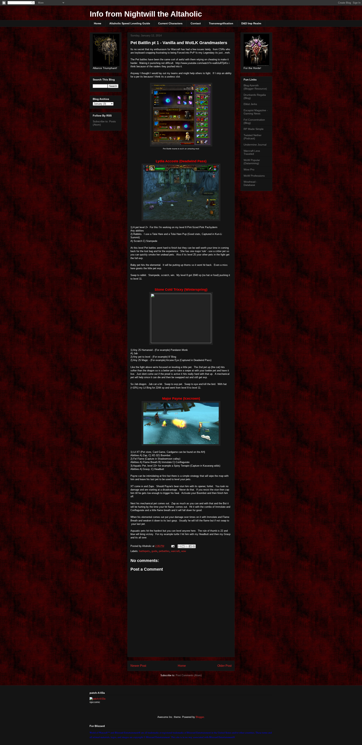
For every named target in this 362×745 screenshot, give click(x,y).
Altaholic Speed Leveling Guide (129, 23)
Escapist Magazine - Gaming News (256, 112)
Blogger (200, 717)
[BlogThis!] (183, 546)
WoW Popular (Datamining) (252, 162)
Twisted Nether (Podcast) (253, 137)
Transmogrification (221, 23)
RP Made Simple (254, 128)
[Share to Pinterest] (194, 546)
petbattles (164, 551)
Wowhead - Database (250, 183)
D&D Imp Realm (251, 23)
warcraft (175, 551)
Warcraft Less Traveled (252, 152)
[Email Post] (172, 546)
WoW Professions (254, 175)
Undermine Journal (255, 144)
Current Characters (170, 23)
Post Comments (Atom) (189, 675)
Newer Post (138, 665)
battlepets (144, 551)
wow (183, 551)
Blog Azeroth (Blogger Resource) (255, 87)
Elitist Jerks (250, 104)
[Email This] (179, 546)
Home (97, 23)
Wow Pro (249, 169)
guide (154, 551)
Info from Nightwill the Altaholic (146, 14)
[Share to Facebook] (190, 546)
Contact (196, 23)
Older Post (224, 665)
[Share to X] (187, 546)
